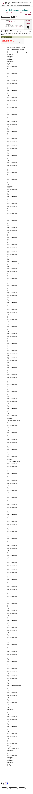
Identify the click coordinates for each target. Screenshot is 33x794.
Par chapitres (28, 22)
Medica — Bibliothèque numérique (14, 10)
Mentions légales (12, 788)
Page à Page (27, 20)
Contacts (4, 788)
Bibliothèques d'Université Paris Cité (20, 2)
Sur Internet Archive (27, 24)
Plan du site (21, 788)
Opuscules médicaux (10, 21)
